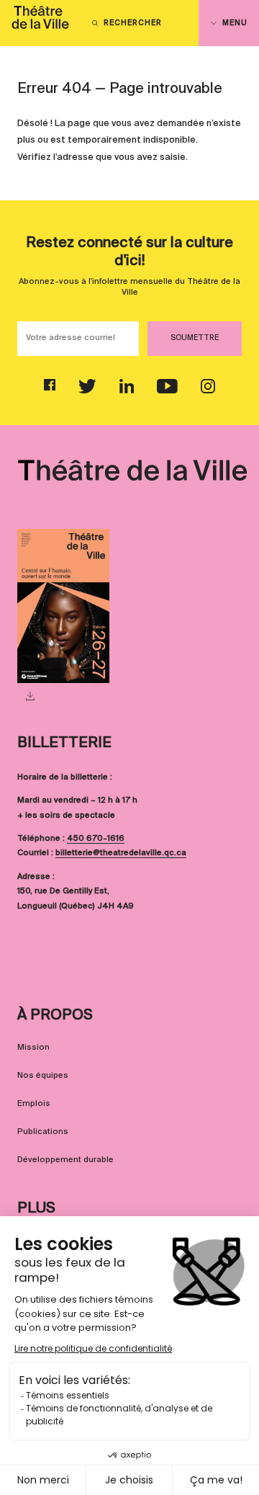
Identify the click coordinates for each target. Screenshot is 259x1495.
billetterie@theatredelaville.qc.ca (120, 853)
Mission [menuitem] (33, 1047)
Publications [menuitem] (42, 1132)
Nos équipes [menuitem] (42, 1075)
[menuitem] (40, 23)
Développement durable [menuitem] (65, 1160)
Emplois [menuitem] (33, 1103)
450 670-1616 (95, 838)
